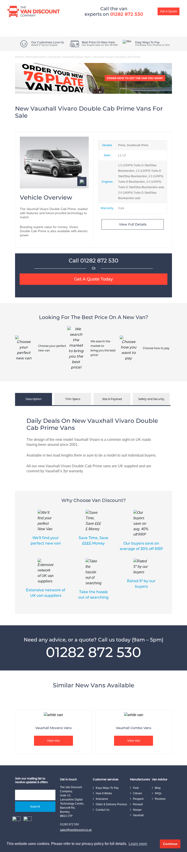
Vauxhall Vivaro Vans (76, 57)
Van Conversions (56, 16)
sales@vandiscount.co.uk (76, 829)
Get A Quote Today (93, 279)
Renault (138, 804)
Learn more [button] (138, 844)
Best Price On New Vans (98, 42)
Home (19, 57)
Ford (136, 788)
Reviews (160, 798)
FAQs (158, 793)
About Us (134, 16)
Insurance (102, 798)
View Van (53, 740)
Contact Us (102, 809)
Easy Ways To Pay (110, 16)
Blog (150, 16)
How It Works (82, 16)
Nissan (137, 809)
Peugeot (138, 798)
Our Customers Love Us (47, 42)
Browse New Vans (23, 16)
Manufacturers (36, 57)
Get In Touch (168, 16)
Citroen (137, 793)
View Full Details (132, 224)
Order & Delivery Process (111, 804)
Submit (35, 806)
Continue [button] (170, 844)
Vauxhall (54, 57)
